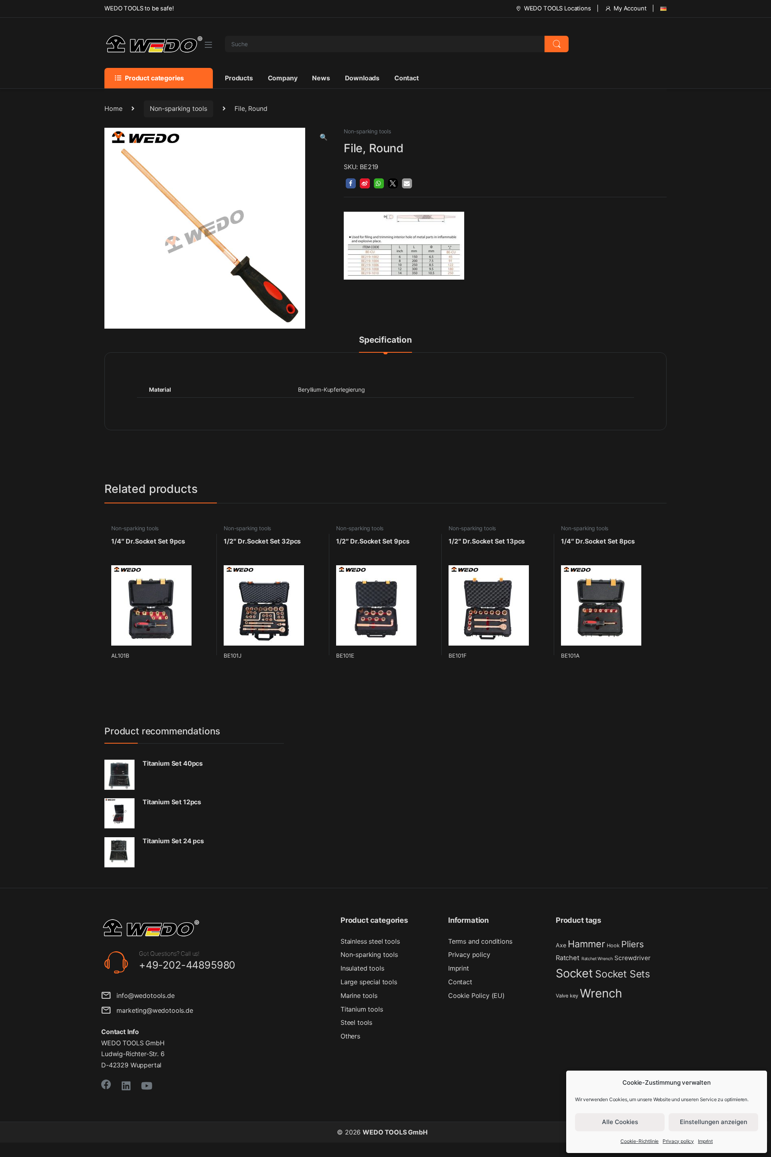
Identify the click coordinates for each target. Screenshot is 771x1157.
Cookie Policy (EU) (476, 995)
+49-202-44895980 (187, 965)
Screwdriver (632, 958)
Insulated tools (362, 968)
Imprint (705, 1141)
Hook (613, 945)
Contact (406, 78)
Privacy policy (678, 1141)
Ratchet (567, 958)
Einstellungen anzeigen (713, 1122)
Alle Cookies (620, 1122)
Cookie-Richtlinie (639, 1141)
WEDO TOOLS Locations (557, 8)
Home (113, 108)
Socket (574, 973)
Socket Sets (622, 974)
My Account (630, 8)
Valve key (567, 996)
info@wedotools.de (143, 995)
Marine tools (359, 995)
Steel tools (356, 1022)
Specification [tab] (385, 340)
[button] (324, 137)
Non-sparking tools (178, 108)
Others (350, 1036)
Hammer (586, 944)
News (321, 78)
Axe (561, 945)
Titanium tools (362, 1009)
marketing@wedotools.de (152, 1010)
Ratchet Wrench (597, 958)
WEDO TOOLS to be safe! (138, 8)
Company (283, 78)
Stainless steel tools (370, 941)
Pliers (632, 944)
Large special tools (369, 982)
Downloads (362, 78)
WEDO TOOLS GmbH (395, 1132)
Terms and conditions (480, 941)
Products (239, 78)
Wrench (601, 993)
